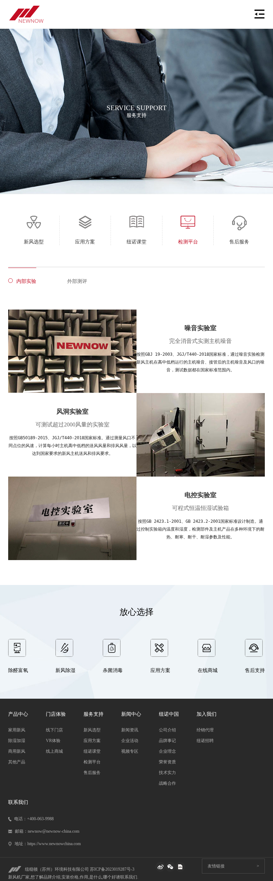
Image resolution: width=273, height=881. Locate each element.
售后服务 (92, 772)
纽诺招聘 (205, 740)
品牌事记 (167, 740)
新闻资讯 (129, 729)
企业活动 (129, 740)
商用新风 (16, 751)
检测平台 (92, 761)
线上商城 (54, 751)
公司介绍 (167, 729)
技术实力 (167, 772)
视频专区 (129, 751)
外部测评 (77, 281)
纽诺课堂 (92, 751)
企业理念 (167, 751)
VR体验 (53, 740)
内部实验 (26, 281)
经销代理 (205, 729)
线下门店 (54, 729)
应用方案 (92, 740)
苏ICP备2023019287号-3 (112, 869)
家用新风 (16, 729)
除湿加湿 (16, 740)
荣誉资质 (167, 761)
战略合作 (167, 783)
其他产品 (16, 761)
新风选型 (92, 729)
